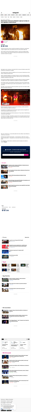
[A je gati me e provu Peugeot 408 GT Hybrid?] (5, 241)
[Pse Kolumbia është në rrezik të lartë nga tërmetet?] (5, 289)
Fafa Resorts (12, 256)
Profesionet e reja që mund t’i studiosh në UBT (16, 250)
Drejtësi (9, 172)
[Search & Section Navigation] (29, 12)
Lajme (6, 14)
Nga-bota (4, 19)
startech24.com (13, 247)
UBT (11, 251)
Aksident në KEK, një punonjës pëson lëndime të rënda (17, 175)
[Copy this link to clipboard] (7, 46)
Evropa (10, 317)
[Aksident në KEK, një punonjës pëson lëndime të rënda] (4, 176)
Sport (20, 14)
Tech (17, 14)
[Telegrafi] (15, 12)
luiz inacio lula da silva (5, 207)
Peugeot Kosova (13, 241)
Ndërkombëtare (11, 372)
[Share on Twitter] (3, 46)
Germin (2, 405)
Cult (28, 14)
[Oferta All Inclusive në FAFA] (5, 256)
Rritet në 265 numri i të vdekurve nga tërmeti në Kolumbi (18, 283)
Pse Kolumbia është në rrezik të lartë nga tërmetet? (17, 288)
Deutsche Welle (9, 402)
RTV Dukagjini (3, 402)
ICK (1, 404)
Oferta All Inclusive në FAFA (13, 255)
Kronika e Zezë (10, 167)
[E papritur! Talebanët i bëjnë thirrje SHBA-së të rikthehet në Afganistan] (5, 311)
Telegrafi (6, 41)
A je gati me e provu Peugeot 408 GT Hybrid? (16, 240)
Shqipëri (10, 357)
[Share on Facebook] (1, 46)
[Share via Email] (5, 46)
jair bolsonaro (13, 207)
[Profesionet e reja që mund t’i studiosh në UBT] (5, 251)
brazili (10, 207)
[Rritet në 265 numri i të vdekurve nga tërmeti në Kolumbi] (5, 284)
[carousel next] (28, 339)
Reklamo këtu (27, 237)
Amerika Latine (11, 280)
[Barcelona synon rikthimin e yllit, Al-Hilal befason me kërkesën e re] (5, 366)
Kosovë (9, 187)
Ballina (2, 14)
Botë (9, 14)
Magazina (24, 14)
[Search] (1, 12)
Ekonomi (13, 14)
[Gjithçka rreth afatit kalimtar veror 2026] (23, 265)
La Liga (10, 367)
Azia (9, 312)
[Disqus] (15, 226)
